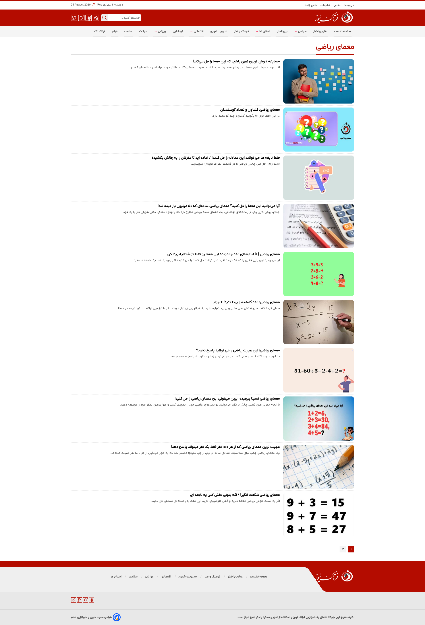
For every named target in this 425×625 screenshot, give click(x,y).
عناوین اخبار (320, 31)
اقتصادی (198, 31)
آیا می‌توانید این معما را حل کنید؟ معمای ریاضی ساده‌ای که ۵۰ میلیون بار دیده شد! (219, 206)
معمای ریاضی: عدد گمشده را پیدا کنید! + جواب (246, 302)
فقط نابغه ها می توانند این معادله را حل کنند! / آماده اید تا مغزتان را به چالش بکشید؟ (216, 158)
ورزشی (161, 31)
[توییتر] (74, 17)
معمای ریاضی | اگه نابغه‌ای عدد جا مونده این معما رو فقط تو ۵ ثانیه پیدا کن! (223, 254)
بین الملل (282, 31)
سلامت (128, 31)
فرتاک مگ (99, 31)
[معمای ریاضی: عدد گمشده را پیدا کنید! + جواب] (318, 322)
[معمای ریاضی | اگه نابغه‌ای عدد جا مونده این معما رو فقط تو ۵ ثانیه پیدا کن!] (318, 274)
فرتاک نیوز (299, 617)
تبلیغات (325, 5)
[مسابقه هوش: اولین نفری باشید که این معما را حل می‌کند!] (318, 81)
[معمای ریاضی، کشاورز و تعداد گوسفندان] (318, 130)
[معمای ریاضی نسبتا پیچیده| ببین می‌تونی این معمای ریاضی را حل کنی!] (318, 418)
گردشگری (178, 31)
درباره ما (349, 5)
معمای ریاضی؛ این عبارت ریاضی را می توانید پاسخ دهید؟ (238, 350)
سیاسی (302, 31)
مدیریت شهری (219, 31)
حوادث (143, 31)
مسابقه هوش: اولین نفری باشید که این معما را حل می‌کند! (236, 61)
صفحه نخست (342, 31)
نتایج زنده (311, 5)
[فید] (96, 17)
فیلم (115, 31)
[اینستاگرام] (81, 17)
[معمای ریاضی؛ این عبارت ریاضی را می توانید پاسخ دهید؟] (318, 370)
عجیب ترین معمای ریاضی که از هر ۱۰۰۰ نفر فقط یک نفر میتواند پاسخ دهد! (225, 447)
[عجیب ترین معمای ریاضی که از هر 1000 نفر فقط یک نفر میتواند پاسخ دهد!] (318, 467)
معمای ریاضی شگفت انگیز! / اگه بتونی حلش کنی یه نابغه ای (235, 495)
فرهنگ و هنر (241, 31)
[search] (104, 17)
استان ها (264, 31)
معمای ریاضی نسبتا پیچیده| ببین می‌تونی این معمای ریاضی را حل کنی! (227, 398)
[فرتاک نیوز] (333, 23)
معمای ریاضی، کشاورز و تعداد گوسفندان (250, 110)
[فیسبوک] (88, 17)
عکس (337, 5)
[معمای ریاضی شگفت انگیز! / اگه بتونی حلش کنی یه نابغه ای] (318, 515)
